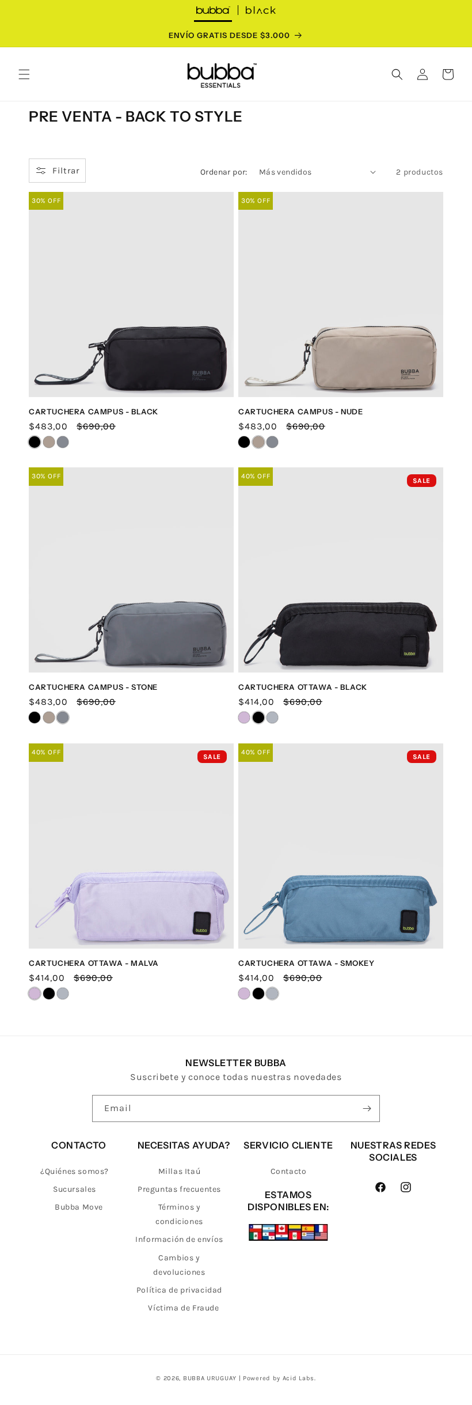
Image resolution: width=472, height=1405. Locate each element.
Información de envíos (179, 1239)
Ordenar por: (224, 172)
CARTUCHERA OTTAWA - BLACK (302, 687)
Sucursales (74, 1189)
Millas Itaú (179, 1171)
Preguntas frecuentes (179, 1189)
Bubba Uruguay (210, 1378)
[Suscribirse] (366, 1108)
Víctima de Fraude (183, 1308)
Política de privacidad (179, 1290)
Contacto (289, 1171)
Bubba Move (79, 1207)
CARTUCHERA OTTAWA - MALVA (94, 963)
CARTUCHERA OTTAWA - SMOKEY (306, 963)
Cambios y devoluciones (179, 1265)
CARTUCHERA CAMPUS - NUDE (300, 411)
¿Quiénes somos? (74, 1171)
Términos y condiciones (179, 1214)
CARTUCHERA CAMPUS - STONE (93, 687)
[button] (24, 74)
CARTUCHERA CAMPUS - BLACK (93, 411)
